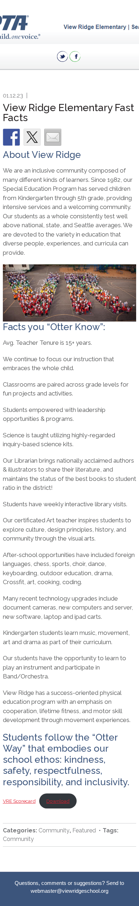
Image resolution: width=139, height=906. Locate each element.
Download (58, 801)
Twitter (62, 56)
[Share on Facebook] (11, 137)
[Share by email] (52, 137)
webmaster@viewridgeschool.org (69, 891)
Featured (84, 830)
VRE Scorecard (19, 801)
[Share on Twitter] (32, 137)
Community (54, 830)
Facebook (75, 56)
